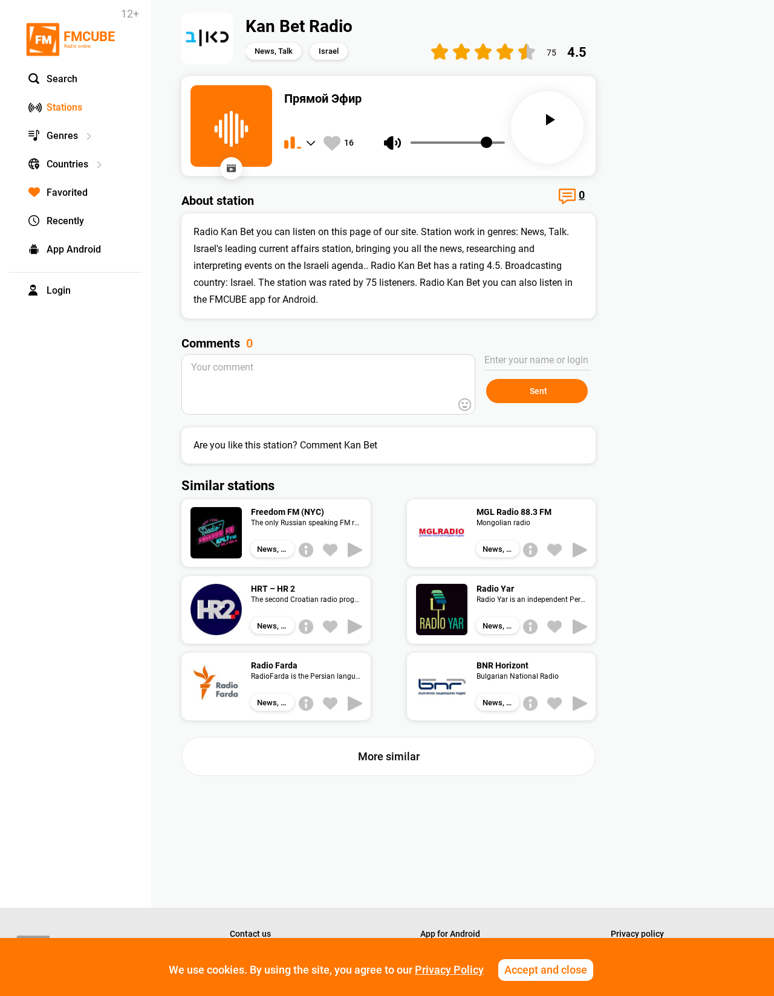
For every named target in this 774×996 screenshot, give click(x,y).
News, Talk (274, 51)
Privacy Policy (449, 969)
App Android (74, 249)
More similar (389, 756)
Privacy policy (637, 934)
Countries (67, 164)
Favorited (67, 192)
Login (59, 290)
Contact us (250, 934)
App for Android (450, 934)
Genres (62, 135)
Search (62, 79)
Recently (65, 221)
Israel (329, 51)
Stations (64, 107)
